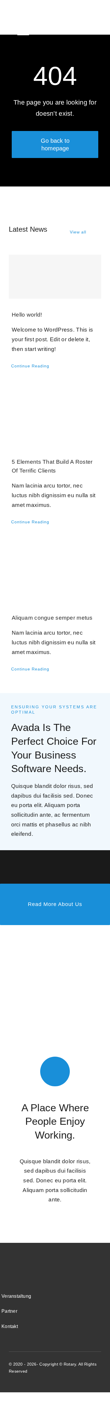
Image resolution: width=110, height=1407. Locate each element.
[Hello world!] (55, 277)
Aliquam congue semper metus (52, 618)
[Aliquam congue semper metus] (55, 571)
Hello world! (27, 315)
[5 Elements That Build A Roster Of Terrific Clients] (55, 415)
